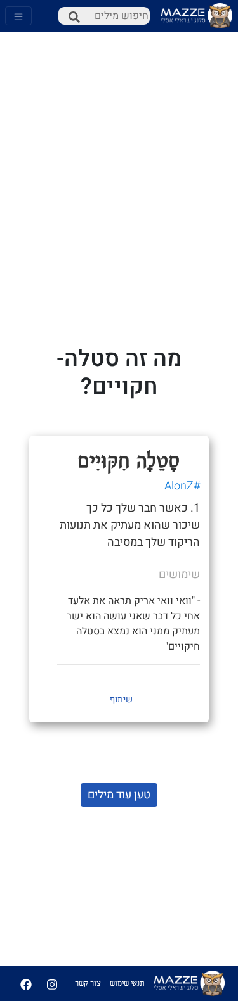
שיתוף (121, 699)
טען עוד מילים (119, 794)
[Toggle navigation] (18, 15)
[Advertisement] (119, 125)
